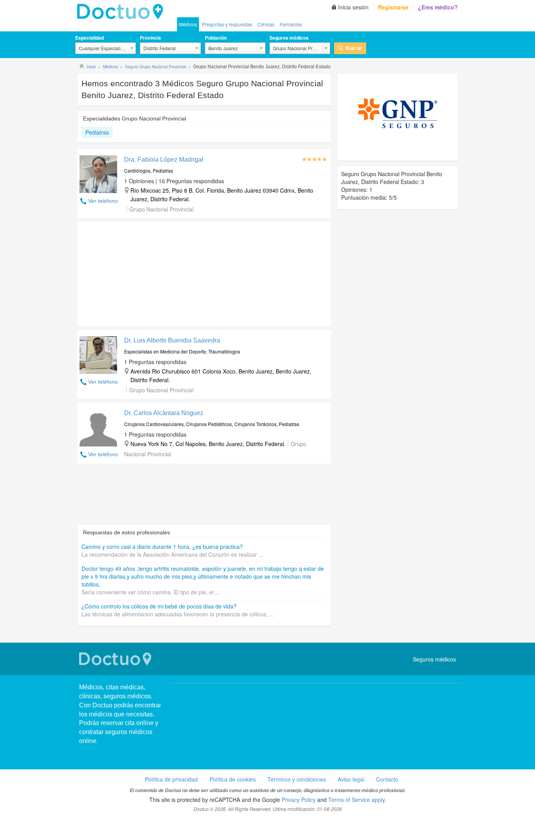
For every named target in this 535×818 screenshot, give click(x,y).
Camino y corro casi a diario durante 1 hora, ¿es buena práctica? (162, 546)
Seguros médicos (289, 37)
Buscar (354, 47)
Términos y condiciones (297, 779)
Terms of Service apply (356, 799)
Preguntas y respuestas (227, 24)
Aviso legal (351, 779)
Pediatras (97, 132)
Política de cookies (233, 779)
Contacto (387, 779)
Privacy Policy (299, 799)
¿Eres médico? (438, 7)
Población (216, 37)
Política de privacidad (171, 779)
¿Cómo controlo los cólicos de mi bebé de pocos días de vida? (159, 606)
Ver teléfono (103, 201)
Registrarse (393, 7)
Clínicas (266, 24)
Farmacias (291, 24)
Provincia (150, 37)
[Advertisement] (137, 272)
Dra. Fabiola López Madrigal (163, 159)
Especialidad (89, 37)
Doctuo (122, 12)
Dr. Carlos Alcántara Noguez (163, 413)
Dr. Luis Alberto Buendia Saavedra (172, 340)
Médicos (188, 24)
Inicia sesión (353, 7)
